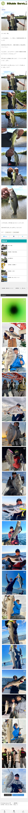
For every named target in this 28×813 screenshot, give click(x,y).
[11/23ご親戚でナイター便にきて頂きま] (14, 706)
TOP (6, 803)
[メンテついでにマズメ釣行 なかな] (14, 360)
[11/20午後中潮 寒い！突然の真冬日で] (14, 731)
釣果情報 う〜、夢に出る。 (21, 288)
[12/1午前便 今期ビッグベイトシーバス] (14, 583)
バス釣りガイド (8, 232)
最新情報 (3, 9)
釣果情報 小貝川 (11, 271)
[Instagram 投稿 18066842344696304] (14, 409)
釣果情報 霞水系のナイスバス (7, 288)
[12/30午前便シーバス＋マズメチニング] (14, 384)
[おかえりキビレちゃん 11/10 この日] (14, 781)
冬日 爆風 (10, 245)
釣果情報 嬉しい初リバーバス (13, 277)
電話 (4, 812)
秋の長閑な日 (10, 258)
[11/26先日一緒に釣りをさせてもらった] (14, 607)
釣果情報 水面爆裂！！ (12, 264)
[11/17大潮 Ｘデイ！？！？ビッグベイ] (14, 756)
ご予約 (14, 812)
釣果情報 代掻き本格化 (12, 251)
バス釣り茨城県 (16, 232)
